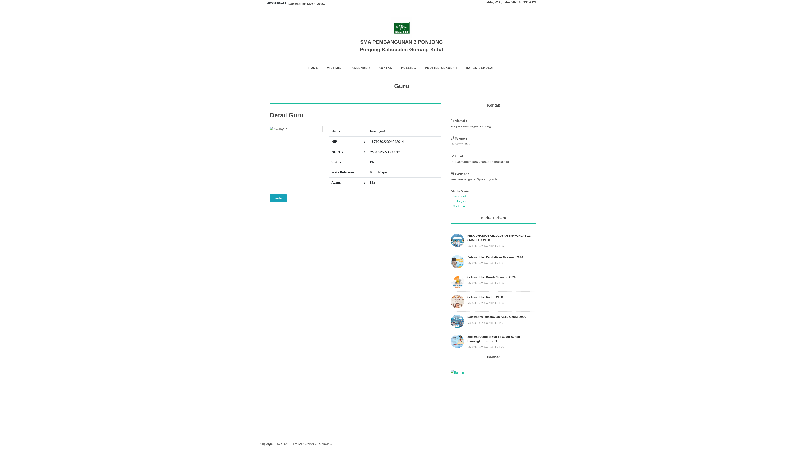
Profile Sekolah (441, 67)
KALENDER (361, 67)
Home (313, 67)
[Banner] (457, 372)
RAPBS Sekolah (480, 67)
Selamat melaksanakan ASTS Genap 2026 (496, 316)
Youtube (459, 206)
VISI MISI (335, 67)
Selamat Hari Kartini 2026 (485, 297)
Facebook (460, 196)
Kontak (385, 67)
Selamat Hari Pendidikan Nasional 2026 (495, 257)
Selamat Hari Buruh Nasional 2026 (491, 277)
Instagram (460, 201)
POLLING (408, 67)
